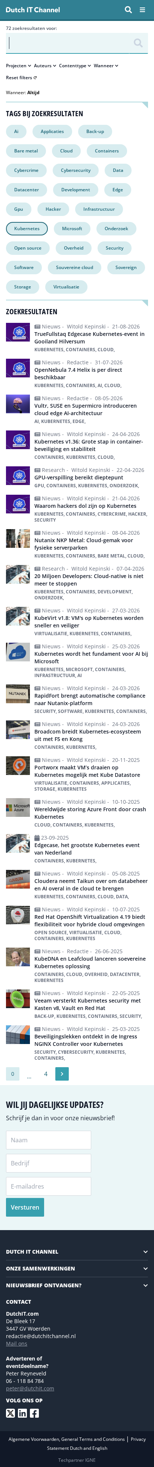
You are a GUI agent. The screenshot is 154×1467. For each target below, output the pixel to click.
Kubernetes (27, 228)
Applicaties (52, 131)
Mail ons (16, 1343)
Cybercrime (26, 170)
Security (114, 248)
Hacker (53, 209)
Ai (16, 131)
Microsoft (72, 228)
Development (75, 189)
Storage (22, 287)
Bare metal (26, 151)
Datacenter (26, 189)
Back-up (95, 131)
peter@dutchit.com (30, 1388)
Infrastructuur (99, 209)
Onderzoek (116, 228)
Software (24, 267)
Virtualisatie (66, 287)
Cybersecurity (75, 170)
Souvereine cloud (74, 267)
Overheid (73, 248)
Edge (118, 189)
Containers (107, 151)
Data (118, 170)
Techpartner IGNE (77, 1460)
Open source (27, 248)
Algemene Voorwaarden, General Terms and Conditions (67, 1439)
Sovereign (126, 267)
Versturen (25, 1207)
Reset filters (19, 78)
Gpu (18, 209)
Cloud (66, 151)
